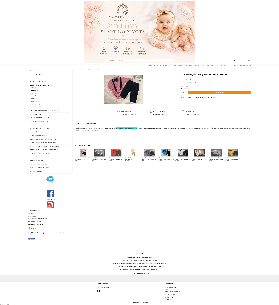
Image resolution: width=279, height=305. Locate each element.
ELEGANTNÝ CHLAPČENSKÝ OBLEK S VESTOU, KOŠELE (44, 111)
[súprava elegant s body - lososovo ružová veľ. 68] (123, 89)
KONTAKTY (210, 66)
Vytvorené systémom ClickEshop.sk (139, 302)
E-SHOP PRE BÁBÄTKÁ (152, 66)
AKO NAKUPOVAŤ (221, 66)
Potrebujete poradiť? (90, 123)
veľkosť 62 (34, 88)
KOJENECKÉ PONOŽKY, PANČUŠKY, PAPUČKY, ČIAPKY (45, 146)
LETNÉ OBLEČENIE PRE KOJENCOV (39, 153)
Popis (79, 123)
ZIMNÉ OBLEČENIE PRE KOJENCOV (39, 167)
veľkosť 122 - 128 (35, 107)
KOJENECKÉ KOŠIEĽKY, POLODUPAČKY (40, 128)
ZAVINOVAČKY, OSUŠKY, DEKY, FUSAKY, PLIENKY (43, 139)
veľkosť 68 (34, 90)
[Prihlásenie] (239, 60)
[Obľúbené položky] (243, 60)
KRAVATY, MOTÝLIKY (35, 114)
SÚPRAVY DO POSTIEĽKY (37, 160)
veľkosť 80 (34, 96)
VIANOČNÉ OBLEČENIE (36, 171)
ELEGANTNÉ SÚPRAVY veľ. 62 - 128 (40, 85)
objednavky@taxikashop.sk (39, 218)
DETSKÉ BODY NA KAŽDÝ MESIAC (39, 135)
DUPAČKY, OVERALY (35, 125)
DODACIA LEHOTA (233, 66)
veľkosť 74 (34, 93)
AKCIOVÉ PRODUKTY (36, 74)
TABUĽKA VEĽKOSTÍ (245, 66)
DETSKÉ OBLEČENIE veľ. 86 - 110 (39, 121)
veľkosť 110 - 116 (35, 104)
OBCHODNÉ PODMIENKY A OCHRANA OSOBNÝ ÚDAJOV (189, 66)
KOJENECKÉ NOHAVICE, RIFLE (38, 132)
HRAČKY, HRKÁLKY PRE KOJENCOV (39, 164)
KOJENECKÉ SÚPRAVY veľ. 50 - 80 (39, 118)
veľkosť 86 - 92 (35, 98)
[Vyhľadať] (106, 60)
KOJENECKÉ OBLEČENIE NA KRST (39, 81)
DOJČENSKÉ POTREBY (36, 157)
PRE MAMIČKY (34, 78)
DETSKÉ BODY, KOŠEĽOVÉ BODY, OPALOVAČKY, (43, 143)
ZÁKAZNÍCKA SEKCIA (166, 66)
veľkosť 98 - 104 (35, 101)
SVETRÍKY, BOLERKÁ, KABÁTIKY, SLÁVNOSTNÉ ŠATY (44, 150)
